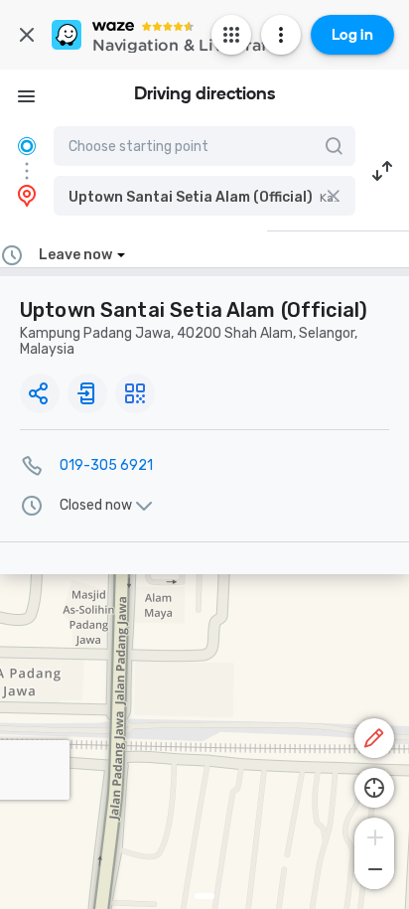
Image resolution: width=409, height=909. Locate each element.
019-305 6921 (106, 465)
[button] (204, 196)
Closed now (96, 506)
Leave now (75, 254)
